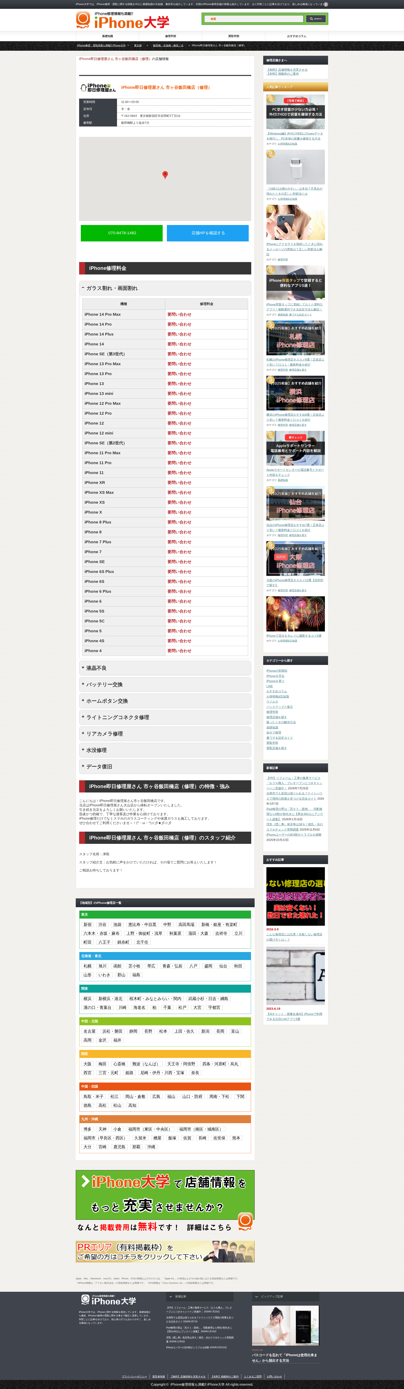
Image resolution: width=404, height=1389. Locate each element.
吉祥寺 (221, 933)
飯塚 (172, 1138)
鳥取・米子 (94, 1096)
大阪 (88, 1064)
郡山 (121, 975)
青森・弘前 (172, 966)
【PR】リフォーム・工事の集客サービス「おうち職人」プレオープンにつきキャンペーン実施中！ (294, 783)
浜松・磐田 (112, 1031)
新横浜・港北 (110, 998)
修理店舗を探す (298, 370)
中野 (167, 924)
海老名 (139, 1007)
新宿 (88, 924)
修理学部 (170, 36)
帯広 (151, 966)
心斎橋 (119, 1064)
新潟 (205, 1031)
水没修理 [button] (96, 750)
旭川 (102, 966)
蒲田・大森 (198, 933)
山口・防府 (192, 1096)
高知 (132, 1105)
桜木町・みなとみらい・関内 (155, 998)
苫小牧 (134, 966)
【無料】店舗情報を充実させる (287, 69)
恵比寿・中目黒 (142, 924)
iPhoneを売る (275, 676)
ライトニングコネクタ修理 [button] (117, 717)
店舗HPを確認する (208, 233)
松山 (117, 1105)
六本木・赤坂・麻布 (102, 933)
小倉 (117, 1129)
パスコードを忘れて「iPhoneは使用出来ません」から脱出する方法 (284, 1357)
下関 (240, 1096)
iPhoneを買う (275, 681)
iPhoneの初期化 (276, 670)
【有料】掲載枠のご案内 (282, 73)
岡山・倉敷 (135, 1096)
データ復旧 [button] (99, 766)
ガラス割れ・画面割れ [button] (112, 288)
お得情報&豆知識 (287, 143)
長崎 (202, 1138)
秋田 (238, 966)
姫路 (129, 1073)
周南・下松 (219, 1096)
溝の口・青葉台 (98, 1007)
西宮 (88, 1073)
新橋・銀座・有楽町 (219, 924)
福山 (171, 1096)
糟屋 (157, 1138)
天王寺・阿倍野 (181, 1064)
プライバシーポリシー (134, 1376)
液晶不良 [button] (96, 668)
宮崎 (102, 1147)
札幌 (88, 966)
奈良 (195, 1073)
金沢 (102, 1040)
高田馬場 (186, 924)
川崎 (122, 1007)
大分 (88, 1147)
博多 (88, 1129)
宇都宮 (214, 1007)
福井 (117, 1040)
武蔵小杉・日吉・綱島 (208, 998)
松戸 (182, 1007)
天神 (102, 1129)
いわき (104, 975)
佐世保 (219, 1138)
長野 (148, 1031)
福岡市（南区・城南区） (201, 1129)
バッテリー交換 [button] (104, 684)
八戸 (193, 966)
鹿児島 (119, 1147)
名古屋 (90, 1031)
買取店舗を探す (276, 748)
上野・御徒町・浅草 (144, 933)
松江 (114, 1096)
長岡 (220, 1031)
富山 (235, 1031)
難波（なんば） (146, 1064)
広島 (156, 1096)
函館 (117, 966)
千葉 (167, 1007)
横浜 (88, 998)
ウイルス (272, 701)
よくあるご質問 (253, 1376)
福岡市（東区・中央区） (150, 1129)
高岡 (88, 1040)
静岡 (133, 1031)
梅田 (102, 1064)
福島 (136, 975)
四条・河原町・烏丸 (220, 1064)
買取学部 (233, 36)
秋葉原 (175, 933)
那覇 (136, 1147)
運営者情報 (158, 1376)
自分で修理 (273, 732)
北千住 (142, 942)
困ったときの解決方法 (281, 722)
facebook (326, 4)
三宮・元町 (108, 1073)
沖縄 (151, 1147)
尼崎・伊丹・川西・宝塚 (162, 1073)
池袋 (117, 924)
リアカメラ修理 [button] (104, 733)
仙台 (223, 966)
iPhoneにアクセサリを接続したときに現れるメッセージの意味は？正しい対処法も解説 (294, 249)
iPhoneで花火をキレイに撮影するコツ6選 (294, 635)
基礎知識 (107, 36)
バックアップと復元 (279, 706)
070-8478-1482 (122, 233)
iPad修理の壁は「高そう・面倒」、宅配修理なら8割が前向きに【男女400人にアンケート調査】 (294, 814)
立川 (238, 933)
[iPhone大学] (122, 27)
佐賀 (187, 1138)
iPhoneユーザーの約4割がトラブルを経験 (294, 834)
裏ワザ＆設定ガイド (300, 314)
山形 (88, 975)
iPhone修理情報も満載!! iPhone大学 (197, 1384)
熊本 (236, 1138)
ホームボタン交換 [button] (107, 701)
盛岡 (208, 966)
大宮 (197, 1007)
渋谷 (102, 924)
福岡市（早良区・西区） (106, 1138)
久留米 (140, 1138)
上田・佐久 (184, 1031)
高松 (102, 1105)
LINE (269, 686)
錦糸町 (123, 942)
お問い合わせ (274, 1376)
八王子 (104, 942)
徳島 (88, 1105)
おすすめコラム (296, 36)
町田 (88, 942)
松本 (163, 1031)
